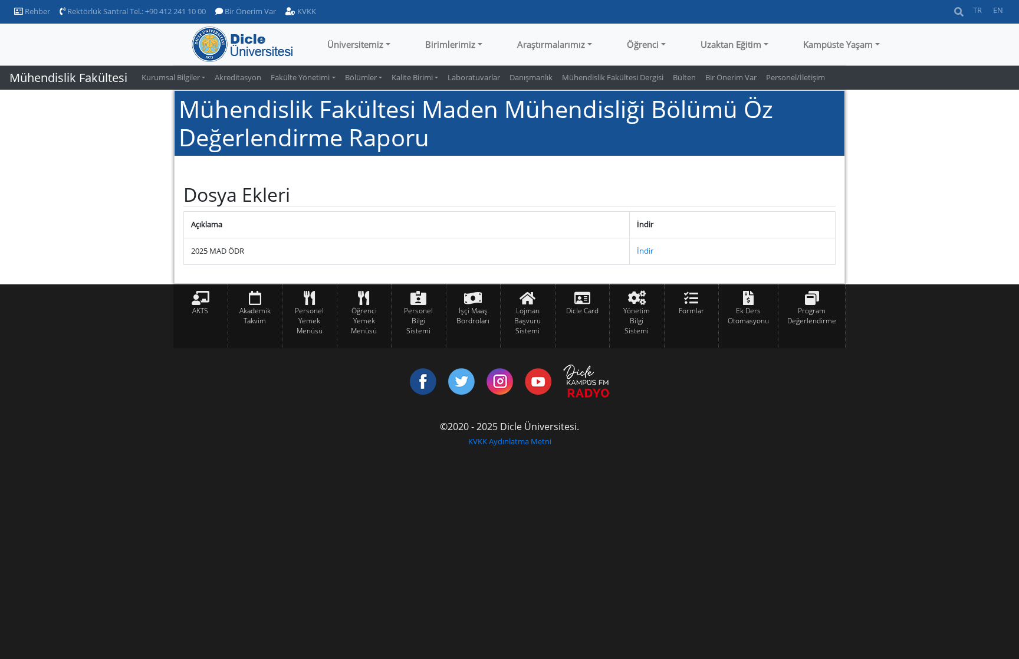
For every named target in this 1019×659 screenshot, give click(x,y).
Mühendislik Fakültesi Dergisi (612, 77)
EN (998, 10)
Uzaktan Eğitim (731, 44)
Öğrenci (643, 44)
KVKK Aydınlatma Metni (509, 441)
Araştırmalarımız (551, 44)
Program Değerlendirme (811, 316)
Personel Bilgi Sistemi (418, 321)
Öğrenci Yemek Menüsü (364, 321)
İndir (645, 250)
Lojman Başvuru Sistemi (527, 321)
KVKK (305, 11)
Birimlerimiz (450, 44)
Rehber (36, 11)
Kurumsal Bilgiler (171, 77)
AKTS (200, 311)
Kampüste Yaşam (838, 44)
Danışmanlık (531, 77)
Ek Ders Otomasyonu (748, 316)
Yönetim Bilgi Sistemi (636, 321)
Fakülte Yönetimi (300, 77)
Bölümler (361, 77)
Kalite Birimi (412, 77)
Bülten (684, 77)
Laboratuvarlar (474, 77)
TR (977, 10)
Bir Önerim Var (249, 11)
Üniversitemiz (355, 44)
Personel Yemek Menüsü (309, 321)
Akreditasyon (238, 77)
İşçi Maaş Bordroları (472, 316)
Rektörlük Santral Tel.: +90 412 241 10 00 (135, 11)
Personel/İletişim (795, 77)
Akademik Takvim (255, 316)
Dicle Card (582, 311)
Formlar (691, 311)
